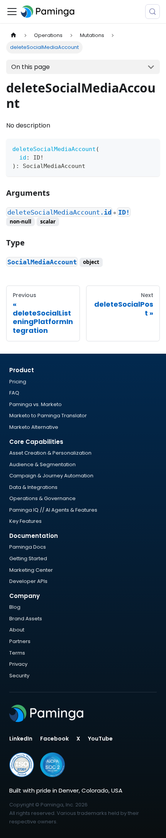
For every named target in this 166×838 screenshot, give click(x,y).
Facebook (54, 738)
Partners (19, 641)
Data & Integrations (33, 487)
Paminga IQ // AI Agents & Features (53, 510)
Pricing (17, 381)
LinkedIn (20, 738)
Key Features (25, 521)
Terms (17, 653)
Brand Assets (25, 618)
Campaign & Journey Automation (51, 475)
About (16, 629)
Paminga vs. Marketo (35, 404)
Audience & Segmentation (42, 464)
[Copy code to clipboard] (150, 148)
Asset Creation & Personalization (50, 453)
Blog (14, 607)
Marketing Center (31, 570)
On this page (30, 66)
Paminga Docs (27, 547)
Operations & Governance (42, 498)
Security (19, 675)
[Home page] (13, 35)
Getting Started (28, 558)
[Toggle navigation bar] (12, 11)
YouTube (100, 738)
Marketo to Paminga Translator (48, 415)
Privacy (18, 664)
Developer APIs (28, 581)
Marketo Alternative (33, 427)
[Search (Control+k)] (152, 11)
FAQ (14, 392)
